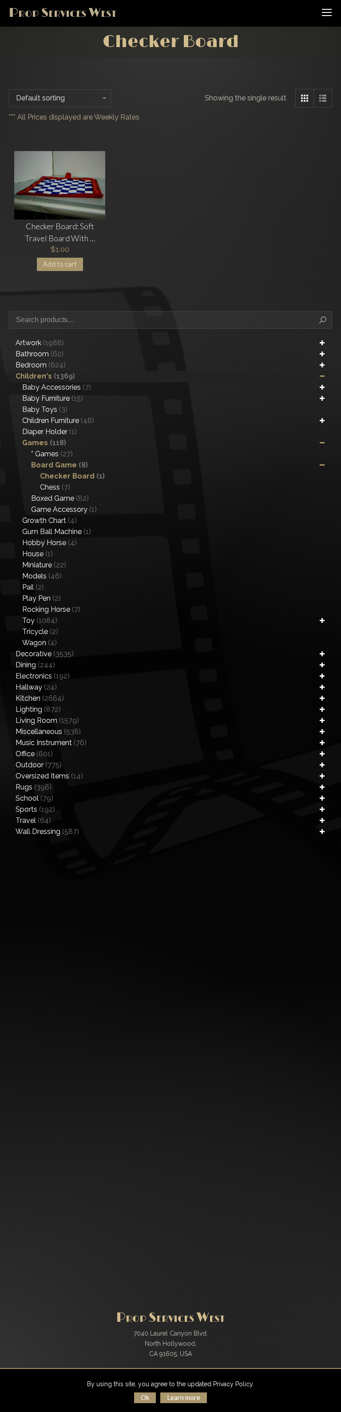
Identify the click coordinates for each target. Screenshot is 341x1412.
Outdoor (39, 765)
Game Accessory (64, 509)
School (34, 798)
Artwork (40, 343)
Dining (35, 665)
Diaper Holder (49, 431)
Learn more (183, 1397)
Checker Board (72, 476)
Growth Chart (49, 520)
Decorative (45, 654)
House (37, 554)
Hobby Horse (49, 542)
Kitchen (40, 698)
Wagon (39, 642)
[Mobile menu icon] (326, 12)
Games (44, 443)
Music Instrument (51, 742)
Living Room (47, 720)
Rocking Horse (51, 609)
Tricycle (40, 631)
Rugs (34, 787)
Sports (35, 809)
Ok (145, 1397)
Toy (39, 620)
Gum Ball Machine (56, 531)
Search (322, 320)
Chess (55, 487)
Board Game (59, 465)
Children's (45, 376)
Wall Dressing (47, 831)
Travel (33, 820)
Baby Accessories (56, 387)
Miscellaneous (48, 731)
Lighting (38, 709)
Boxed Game (60, 498)
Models (42, 576)
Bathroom (39, 354)
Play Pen (41, 598)
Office (34, 754)
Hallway (36, 687)
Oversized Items (49, 776)
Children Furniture (58, 420)
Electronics (43, 676)
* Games (52, 454)
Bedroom (41, 365)
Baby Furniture (52, 398)
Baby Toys (44, 409)
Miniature (44, 565)
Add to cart (60, 264)
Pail (33, 587)
